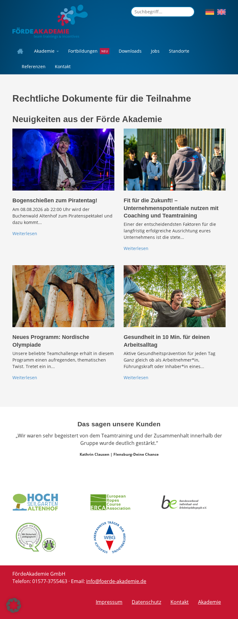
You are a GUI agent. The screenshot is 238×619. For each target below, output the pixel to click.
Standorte (179, 51)
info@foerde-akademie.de (116, 581)
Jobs (155, 51)
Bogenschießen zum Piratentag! (54, 200)
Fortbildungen (83, 51)
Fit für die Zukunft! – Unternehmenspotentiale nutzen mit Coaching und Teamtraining (171, 208)
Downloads (130, 51)
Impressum (109, 602)
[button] (13, 605)
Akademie (45, 51)
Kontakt (63, 66)
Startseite (21, 51)
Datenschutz (146, 602)
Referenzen (34, 66)
